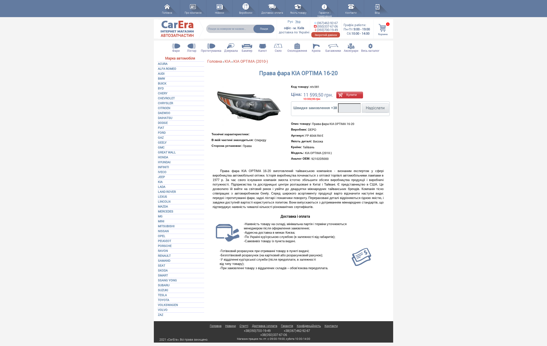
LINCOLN (164, 201)
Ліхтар (191, 51)
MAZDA (163, 206)
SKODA (163, 270)
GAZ (161, 137)
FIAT (161, 128)
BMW (161, 78)
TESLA (162, 295)
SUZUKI (163, 290)
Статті (244, 326)
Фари (176, 51)
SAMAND (164, 260)
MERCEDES (165, 211)
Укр (298, 21)
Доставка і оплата (264, 326)
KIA (160, 182)
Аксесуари (351, 51)
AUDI (161, 73)
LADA (161, 187)
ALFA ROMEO (167, 69)
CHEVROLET (166, 98)
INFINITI (163, 167)
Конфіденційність (309, 326)
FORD (162, 133)
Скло (278, 51)
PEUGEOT (164, 241)
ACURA (163, 64)
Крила (316, 51)
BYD (161, 88)
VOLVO (163, 310)
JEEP (161, 177)
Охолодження (297, 51)
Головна (214, 61)
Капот (262, 51)
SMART (163, 275)
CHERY (163, 93)
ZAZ (160, 315)
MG (160, 216)
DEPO (312, 129)
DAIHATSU (165, 118)
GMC (161, 147)
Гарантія (287, 326)
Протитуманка (211, 51)
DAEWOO (164, 113)
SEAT (161, 265)
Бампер (247, 51)
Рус (290, 21)
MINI (161, 221)
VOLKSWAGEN (168, 305)
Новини (230, 326)
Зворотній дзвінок (326, 35)
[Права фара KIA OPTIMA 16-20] (237, 106)
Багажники (333, 51)
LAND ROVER (167, 192)
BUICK (162, 83)
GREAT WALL (167, 152)
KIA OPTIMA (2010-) (250, 61)
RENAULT (164, 256)
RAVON (163, 251)
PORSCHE (165, 246)
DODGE (163, 123)
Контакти (331, 326)
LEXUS (162, 197)
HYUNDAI (164, 162)
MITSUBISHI (166, 226)
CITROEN (164, 108)
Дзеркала (231, 51)
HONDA (163, 157)
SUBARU (163, 285)
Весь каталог (370, 51)
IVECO (162, 172)
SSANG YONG (167, 280)
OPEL (161, 236)
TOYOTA (163, 300)
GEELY (162, 142)
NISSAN (163, 231)
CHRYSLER (165, 103)
